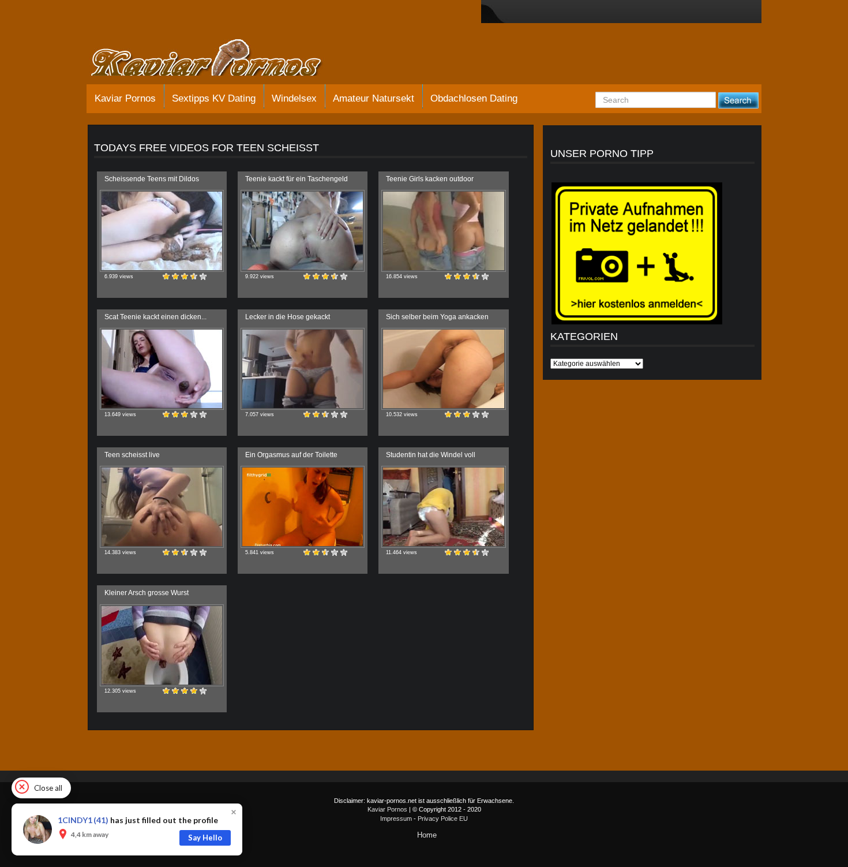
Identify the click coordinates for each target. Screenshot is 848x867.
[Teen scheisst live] (161, 506)
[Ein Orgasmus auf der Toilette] (302, 506)
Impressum (396, 818)
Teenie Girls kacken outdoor (430, 179)
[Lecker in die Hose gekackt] (302, 368)
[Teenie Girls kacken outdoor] (443, 230)
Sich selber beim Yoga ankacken (437, 317)
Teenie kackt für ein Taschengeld (296, 179)
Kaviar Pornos (125, 98)
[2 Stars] (175, 276)
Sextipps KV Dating (214, 98)
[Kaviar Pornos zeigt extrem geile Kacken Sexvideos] (219, 59)
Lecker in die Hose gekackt (287, 317)
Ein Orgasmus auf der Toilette (291, 455)
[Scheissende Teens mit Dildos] (161, 230)
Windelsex (294, 98)
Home (427, 835)
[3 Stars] (184, 276)
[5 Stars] (203, 276)
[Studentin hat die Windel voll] (443, 506)
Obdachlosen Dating (473, 98)
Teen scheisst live (132, 455)
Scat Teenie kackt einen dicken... (155, 317)
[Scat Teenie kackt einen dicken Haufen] (161, 368)
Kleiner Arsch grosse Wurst (146, 593)
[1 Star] (166, 276)
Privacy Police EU (443, 818)
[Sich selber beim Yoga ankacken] (443, 368)
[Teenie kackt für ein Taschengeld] (302, 230)
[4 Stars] (193, 276)
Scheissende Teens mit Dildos (151, 179)
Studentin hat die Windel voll (430, 455)
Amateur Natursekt (373, 98)
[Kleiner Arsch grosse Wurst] (161, 645)
